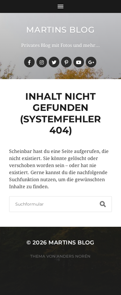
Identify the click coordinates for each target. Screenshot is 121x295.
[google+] (91, 62)
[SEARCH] (103, 204)
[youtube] (78, 62)
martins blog (60, 30)
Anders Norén (73, 256)
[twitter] (54, 62)
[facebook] (29, 62)
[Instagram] (41, 62)
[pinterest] (66, 62)
